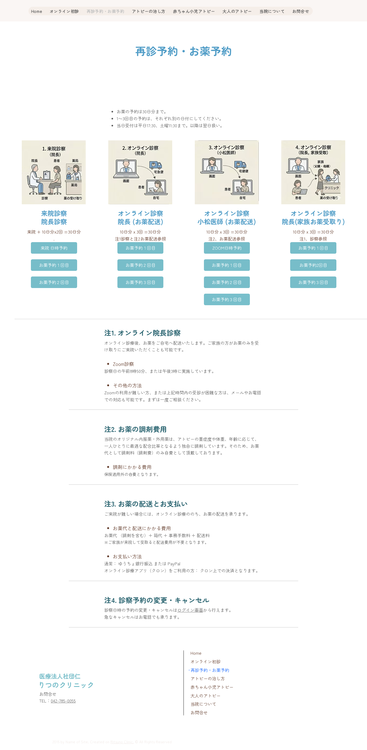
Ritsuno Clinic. (122, 741)
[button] (54, 298)
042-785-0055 (63, 700)
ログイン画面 (190, 610)
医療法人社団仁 (60, 676)
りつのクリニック (66, 685)
